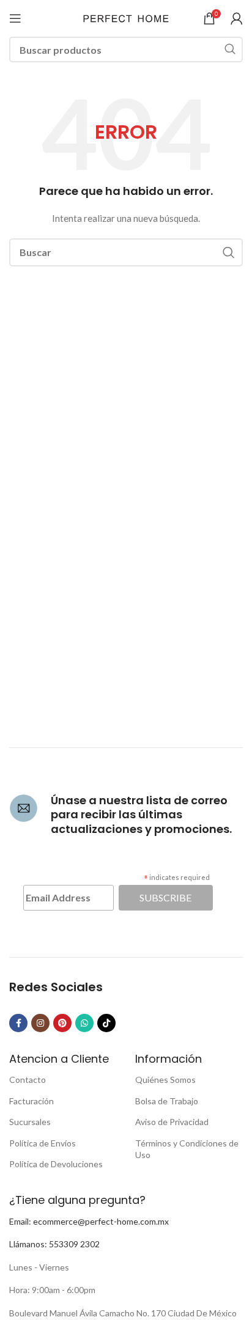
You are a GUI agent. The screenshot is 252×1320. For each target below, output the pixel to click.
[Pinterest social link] (62, 1023)
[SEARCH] (230, 49)
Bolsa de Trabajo (166, 1101)
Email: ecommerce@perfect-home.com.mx (89, 1221)
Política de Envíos (42, 1143)
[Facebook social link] (18, 1023)
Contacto (27, 1079)
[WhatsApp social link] (84, 1023)
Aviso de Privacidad (172, 1121)
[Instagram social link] (40, 1023)
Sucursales (30, 1121)
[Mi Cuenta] (236, 18)
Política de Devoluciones (56, 1164)
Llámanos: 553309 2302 (54, 1244)
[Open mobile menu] (15, 18)
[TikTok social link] (106, 1023)
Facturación (31, 1101)
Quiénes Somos (165, 1079)
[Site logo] (126, 17)
